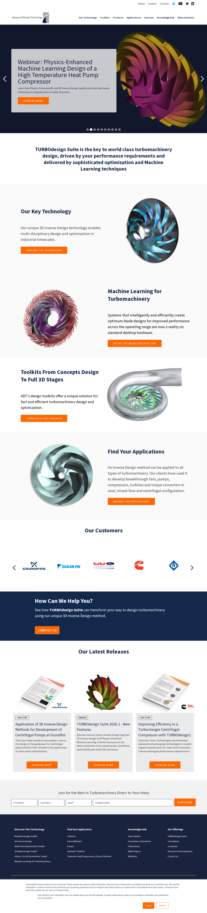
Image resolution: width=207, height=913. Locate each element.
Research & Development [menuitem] (180, 851)
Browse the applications (131, 501)
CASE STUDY (145, 718)
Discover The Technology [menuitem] (29, 829)
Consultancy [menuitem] (174, 841)
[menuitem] (180, 4)
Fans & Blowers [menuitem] (74, 841)
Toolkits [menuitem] (105, 17)
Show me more (42, 765)
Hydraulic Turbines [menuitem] (76, 851)
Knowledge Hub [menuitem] (165, 17)
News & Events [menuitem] (186, 17)
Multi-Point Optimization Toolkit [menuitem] (30, 846)
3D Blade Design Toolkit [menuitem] (26, 851)
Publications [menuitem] (134, 846)
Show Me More (33, 100)
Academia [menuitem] (172, 846)
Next (192, 567)
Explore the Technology (44, 250)
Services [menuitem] (149, 17)
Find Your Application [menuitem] (79, 829)
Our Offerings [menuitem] (175, 829)
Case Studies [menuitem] (134, 836)
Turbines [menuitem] (71, 836)
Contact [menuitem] (164, 3)
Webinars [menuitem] (132, 856)
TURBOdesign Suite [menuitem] (177, 836)
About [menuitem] (141, 3)
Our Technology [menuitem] (88, 17)
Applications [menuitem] (134, 17)
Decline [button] (162, 905)
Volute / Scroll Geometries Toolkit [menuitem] (31, 856)
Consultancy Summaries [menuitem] (139, 841)
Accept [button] (149, 905)
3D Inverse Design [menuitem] (23, 841)
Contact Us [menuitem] (173, 856)
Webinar (82, 718)
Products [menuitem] (118, 17)
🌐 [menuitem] (173, 3)
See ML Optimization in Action (134, 343)
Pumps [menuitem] (70, 846)
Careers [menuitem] (152, 3)
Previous (14, 567)
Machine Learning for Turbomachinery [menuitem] (33, 861)
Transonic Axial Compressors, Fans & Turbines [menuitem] (89, 856)
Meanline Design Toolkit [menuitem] (26, 836)
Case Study (22, 718)
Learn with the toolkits (44, 418)
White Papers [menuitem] (134, 851)
